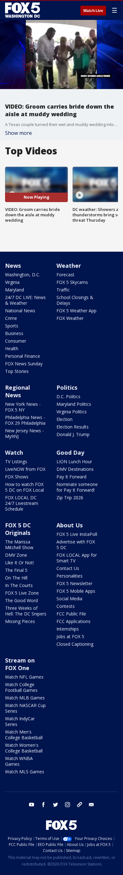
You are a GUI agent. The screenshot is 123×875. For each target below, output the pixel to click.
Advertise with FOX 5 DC (75, 544)
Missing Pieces (20, 621)
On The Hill (16, 578)
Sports (11, 326)
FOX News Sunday (24, 364)
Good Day (70, 452)
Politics (66, 387)
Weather (68, 265)
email (91, 805)
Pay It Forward (71, 477)
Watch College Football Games (21, 687)
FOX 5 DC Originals (18, 528)
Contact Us (67, 568)
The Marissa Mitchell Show (19, 544)
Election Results (72, 427)
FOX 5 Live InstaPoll (76, 534)
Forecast (65, 275)
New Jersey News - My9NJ (24, 433)
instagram (67, 805)
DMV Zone (16, 555)
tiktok (79, 805)
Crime (11, 318)
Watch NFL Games (24, 677)
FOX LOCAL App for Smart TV (76, 558)
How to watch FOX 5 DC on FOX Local (24, 487)
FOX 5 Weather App (76, 311)
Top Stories (17, 371)
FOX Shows (16, 477)
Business (14, 333)
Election (64, 419)
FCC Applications (73, 621)
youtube (31, 805)
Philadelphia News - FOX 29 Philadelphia (25, 420)
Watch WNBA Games (19, 761)
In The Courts (19, 585)
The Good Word (21, 600)
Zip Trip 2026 (69, 497)
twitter (55, 805)
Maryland (14, 290)
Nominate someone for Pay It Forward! (77, 487)
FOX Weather (70, 318)
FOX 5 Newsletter (74, 583)
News (13, 265)
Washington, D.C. (22, 275)
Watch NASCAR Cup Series (25, 708)
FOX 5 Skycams (72, 282)
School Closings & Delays (74, 300)
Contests (65, 606)
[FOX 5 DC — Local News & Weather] (23, 10)
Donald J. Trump (73, 434)
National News (20, 311)
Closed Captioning (74, 644)
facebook (43, 805)
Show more (18, 132)
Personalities (69, 576)
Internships (67, 629)
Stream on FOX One (20, 664)
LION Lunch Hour (74, 461)
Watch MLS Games (24, 772)
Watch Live (93, 11)
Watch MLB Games (25, 698)
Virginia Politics (71, 412)
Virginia (12, 282)
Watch (14, 452)
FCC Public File (71, 614)
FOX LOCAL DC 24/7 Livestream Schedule (21, 503)
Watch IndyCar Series (20, 721)
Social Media (69, 599)
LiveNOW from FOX (25, 469)
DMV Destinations (75, 469)
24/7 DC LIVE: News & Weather (25, 300)
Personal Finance (22, 356)
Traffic (63, 290)
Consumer (15, 341)
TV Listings (16, 461)
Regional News (17, 391)
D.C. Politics (68, 396)
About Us (69, 525)
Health (11, 348)
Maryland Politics (73, 404)
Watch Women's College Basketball (24, 748)
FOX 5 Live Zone (22, 593)
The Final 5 (16, 570)
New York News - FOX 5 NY (23, 407)
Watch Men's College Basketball (24, 734)
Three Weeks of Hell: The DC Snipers (25, 611)
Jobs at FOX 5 (70, 636)
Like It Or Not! (19, 563)
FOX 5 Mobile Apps (75, 591)
